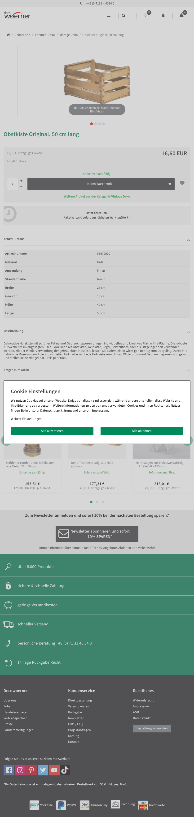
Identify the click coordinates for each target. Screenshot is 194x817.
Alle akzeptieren (52, 431)
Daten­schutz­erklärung (56, 410)
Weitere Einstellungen (26, 419)
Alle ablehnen (142, 431)
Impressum (100, 410)
